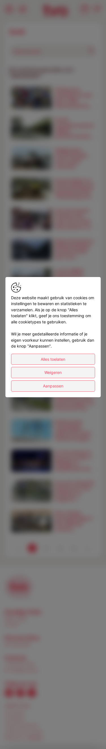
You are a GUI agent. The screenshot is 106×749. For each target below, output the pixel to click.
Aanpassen (53, 385)
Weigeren (53, 372)
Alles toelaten (53, 359)
